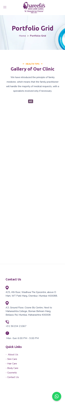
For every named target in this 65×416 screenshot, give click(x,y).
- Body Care (12, 368)
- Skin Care (11, 359)
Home (22, 35)
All (30, 101)
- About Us (12, 354)
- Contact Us (12, 377)
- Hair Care (11, 363)
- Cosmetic (11, 372)
